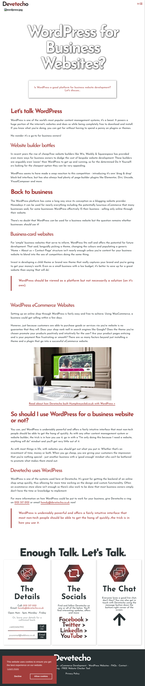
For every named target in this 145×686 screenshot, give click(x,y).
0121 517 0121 (21, 502)
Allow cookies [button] (41, 676)
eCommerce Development (73, 666)
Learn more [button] (13, 669)
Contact (123, 666)
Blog (57, 668)
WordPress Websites (99, 666)
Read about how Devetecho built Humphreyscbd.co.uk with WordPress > (72, 403)
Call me (42, 628)
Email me (42, 636)
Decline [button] (18, 676)
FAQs (114, 666)
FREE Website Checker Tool (76, 668)
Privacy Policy (72, 674)
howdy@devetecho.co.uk (55, 502)
